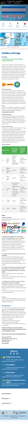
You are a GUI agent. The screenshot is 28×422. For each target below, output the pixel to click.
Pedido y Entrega (11, 1)
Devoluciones (19, 1)
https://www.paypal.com (8, 278)
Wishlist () (17, 2)
